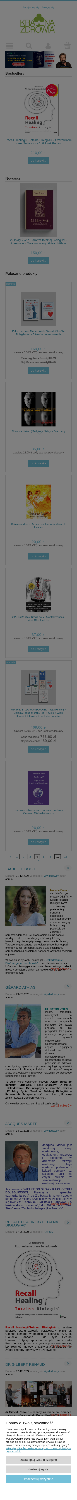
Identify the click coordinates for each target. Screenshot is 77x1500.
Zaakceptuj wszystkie (38, 1479)
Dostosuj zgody (38, 1469)
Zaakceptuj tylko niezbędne (38, 1459)
